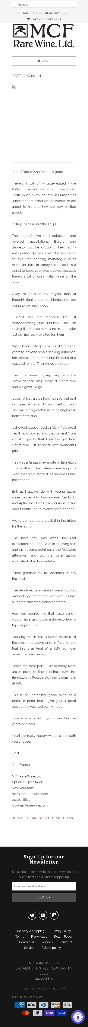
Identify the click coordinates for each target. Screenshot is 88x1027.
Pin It (46, 817)
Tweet (19, 817)
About (37, 12)
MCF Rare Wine (33, 997)
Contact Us (26, 942)
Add (58, 817)
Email (70, 817)
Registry (52, 12)
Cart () (36, 19)
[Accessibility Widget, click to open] (78, 1017)
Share (33, 817)
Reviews (47, 942)
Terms (19, 936)
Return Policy (63, 936)
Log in (67, 12)
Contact (23, 12)
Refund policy (51, 947)
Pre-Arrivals (39, 936)
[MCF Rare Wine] (44, 36)
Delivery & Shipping (30, 931)
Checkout (54, 19)
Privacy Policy (61, 931)
